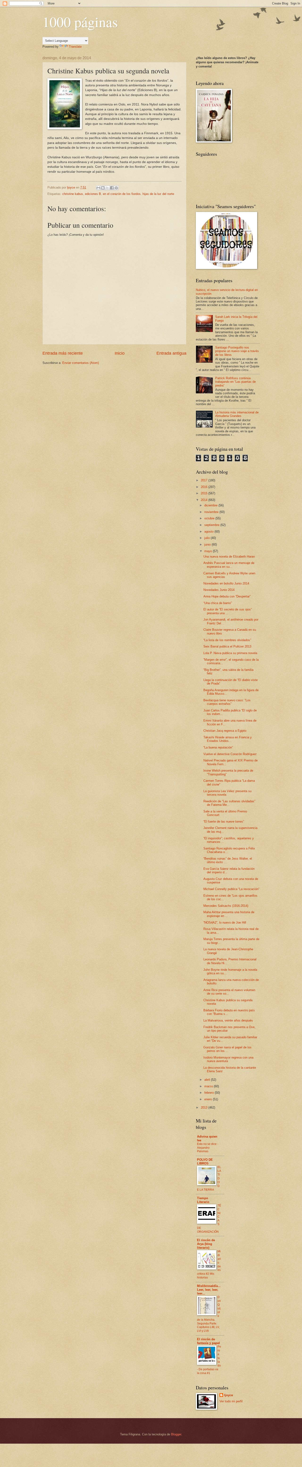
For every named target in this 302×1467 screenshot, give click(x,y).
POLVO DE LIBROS (205, 1161)
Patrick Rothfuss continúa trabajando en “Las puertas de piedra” (235, 381)
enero (208, 1099)
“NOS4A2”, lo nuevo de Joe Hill (224, 922)
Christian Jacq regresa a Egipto (224, 730)
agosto (209, 531)
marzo (209, 1086)
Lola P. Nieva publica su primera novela (230, 653)
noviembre (211, 512)
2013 (204, 1107)
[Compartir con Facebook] (111, 187)
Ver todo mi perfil (231, 1401)
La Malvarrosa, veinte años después (228, 1020)
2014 (204, 500)
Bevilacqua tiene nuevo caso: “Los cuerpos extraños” (227, 702)
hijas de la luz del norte (158, 194)
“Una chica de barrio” (217, 603)
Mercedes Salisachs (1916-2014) (225, 906)
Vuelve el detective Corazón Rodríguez (230, 754)
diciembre (211, 505)
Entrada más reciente (62, 353)
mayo (208, 551)
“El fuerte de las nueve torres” (223, 821)
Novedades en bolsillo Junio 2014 (226, 583)
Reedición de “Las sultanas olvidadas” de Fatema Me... (229, 803)
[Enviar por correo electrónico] (98, 187)
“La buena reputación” (218, 747)
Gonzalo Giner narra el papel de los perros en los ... (227, 1049)
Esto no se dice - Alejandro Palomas (207, 1147)
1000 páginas (80, 21)
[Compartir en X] (107, 187)
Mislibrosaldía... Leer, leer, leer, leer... (209, 1289)
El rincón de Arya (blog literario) (206, 1243)
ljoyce (228, 1395)
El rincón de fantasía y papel (208, 1341)
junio (208, 544)
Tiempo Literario (203, 1200)
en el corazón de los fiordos (122, 194)
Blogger (176, 1434)
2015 (204, 493)
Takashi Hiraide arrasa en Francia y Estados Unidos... (227, 739)
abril (207, 1079)
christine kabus (72, 194)
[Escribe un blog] (103, 187)
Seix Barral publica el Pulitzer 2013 (227, 646)
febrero (209, 1092)
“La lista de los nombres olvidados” (227, 640)
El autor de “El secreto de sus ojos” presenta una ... (227, 611)
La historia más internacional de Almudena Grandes (237, 414)
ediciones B (93, 194)
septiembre (212, 525)
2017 (204, 480)
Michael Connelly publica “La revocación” (231, 889)
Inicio (120, 353)
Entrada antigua (171, 353)
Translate (75, 46)
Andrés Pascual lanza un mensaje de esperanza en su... (228, 564)
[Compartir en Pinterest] (116, 187)
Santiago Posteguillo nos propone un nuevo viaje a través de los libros (237, 351)
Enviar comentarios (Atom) (80, 363)
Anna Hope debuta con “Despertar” (227, 596)
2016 (204, 487)
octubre (209, 518)
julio (207, 538)
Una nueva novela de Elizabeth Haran (229, 556)
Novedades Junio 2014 (219, 590)
